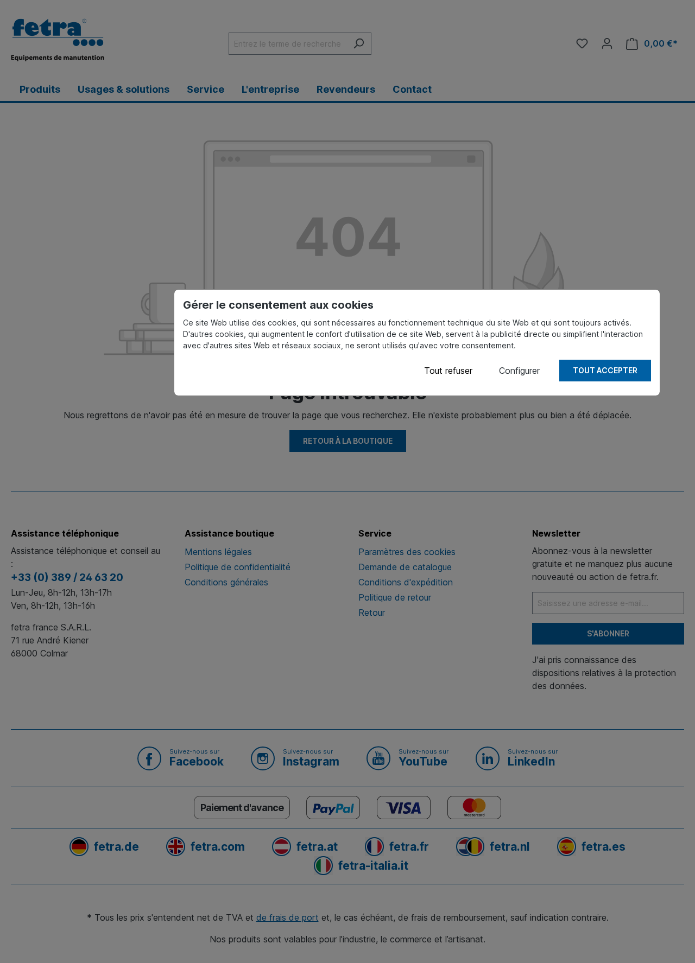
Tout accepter (605, 370)
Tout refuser (448, 370)
